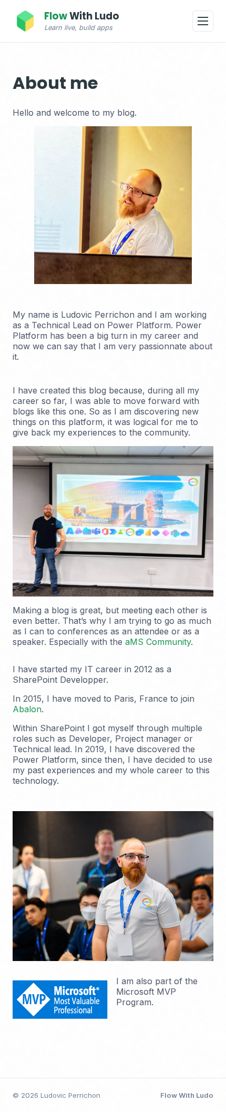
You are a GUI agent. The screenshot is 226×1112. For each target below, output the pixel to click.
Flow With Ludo (186, 1095)
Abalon (27, 709)
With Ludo (81, 16)
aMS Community (158, 641)
